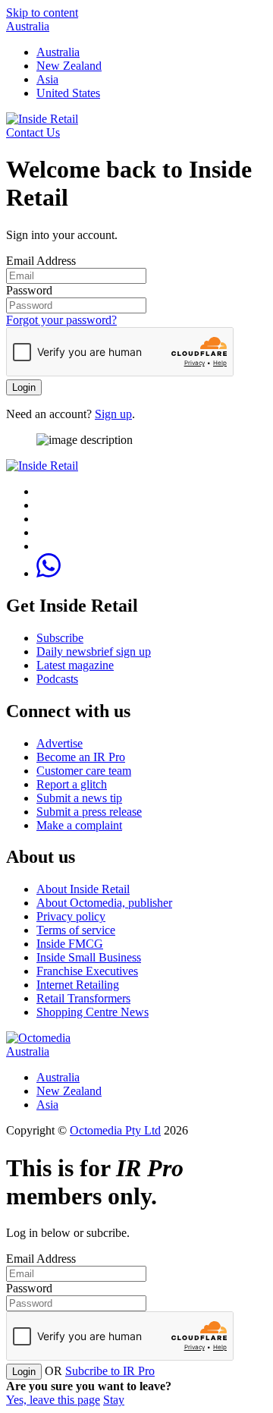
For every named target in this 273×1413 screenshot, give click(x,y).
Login (24, 387)
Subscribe (59, 637)
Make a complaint (79, 825)
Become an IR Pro (80, 757)
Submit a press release (89, 811)
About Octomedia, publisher (104, 902)
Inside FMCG (69, 943)
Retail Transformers (83, 998)
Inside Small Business (88, 957)
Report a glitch (71, 784)
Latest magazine (75, 665)
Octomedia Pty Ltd (115, 1130)
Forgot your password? (61, 319)
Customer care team (83, 770)
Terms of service (75, 930)
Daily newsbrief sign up (93, 651)
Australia (27, 26)
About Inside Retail (83, 889)
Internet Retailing (77, 984)
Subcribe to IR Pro (110, 1370)
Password (29, 290)
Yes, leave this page (53, 1399)
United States (68, 93)
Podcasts (57, 678)
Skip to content (42, 12)
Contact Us (33, 132)
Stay (113, 1399)
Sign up (113, 414)
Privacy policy (70, 916)
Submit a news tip (79, 797)
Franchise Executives (87, 971)
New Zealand (69, 65)
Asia (47, 79)
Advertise (59, 743)
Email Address (41, 260)
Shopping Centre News (92, 1011)
